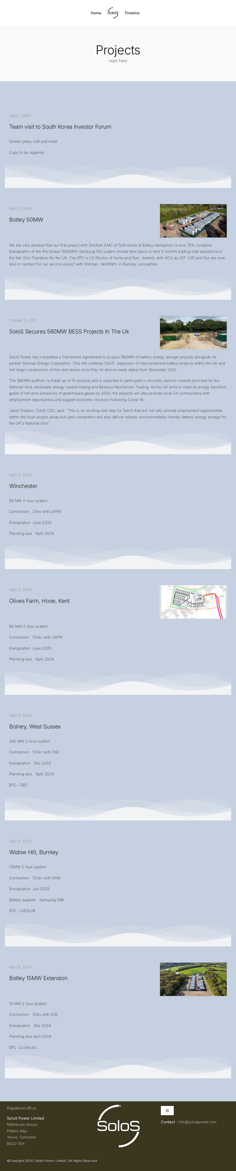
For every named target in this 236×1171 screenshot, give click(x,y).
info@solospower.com (197, 1122)
